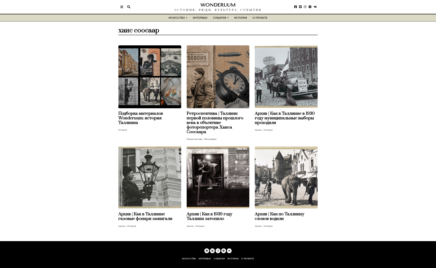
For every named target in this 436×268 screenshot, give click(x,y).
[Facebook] (295, 7)
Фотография (211, 139)
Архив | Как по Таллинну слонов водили (279, 216)
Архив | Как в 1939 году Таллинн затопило (209, 216)
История (240, 17)
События (219, 17)
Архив (258, 130)
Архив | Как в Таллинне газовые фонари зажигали (145, 216)
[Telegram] (310, 7)
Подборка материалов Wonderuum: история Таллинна (140, 118)
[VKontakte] (315, 7)
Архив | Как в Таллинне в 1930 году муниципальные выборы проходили (285, 118)
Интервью (200, 17)
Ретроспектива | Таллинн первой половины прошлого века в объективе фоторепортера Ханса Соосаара (215, 123)
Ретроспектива (194, 139)
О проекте (260, 17)
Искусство (177, 17)
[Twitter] (300, 7)
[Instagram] (305, 7)
